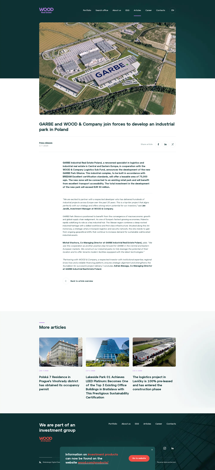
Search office (102, 10)
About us (117, 10)
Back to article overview (82, 281)
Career (148, 10)
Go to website (139, 458)
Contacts (160, 10)
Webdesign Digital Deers (52, 462)
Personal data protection (166, 462)
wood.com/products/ (93, 462)
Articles (137, 10)
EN (172, 10)
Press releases (45, 143)
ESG (127, 10)
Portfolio (87, 10)
